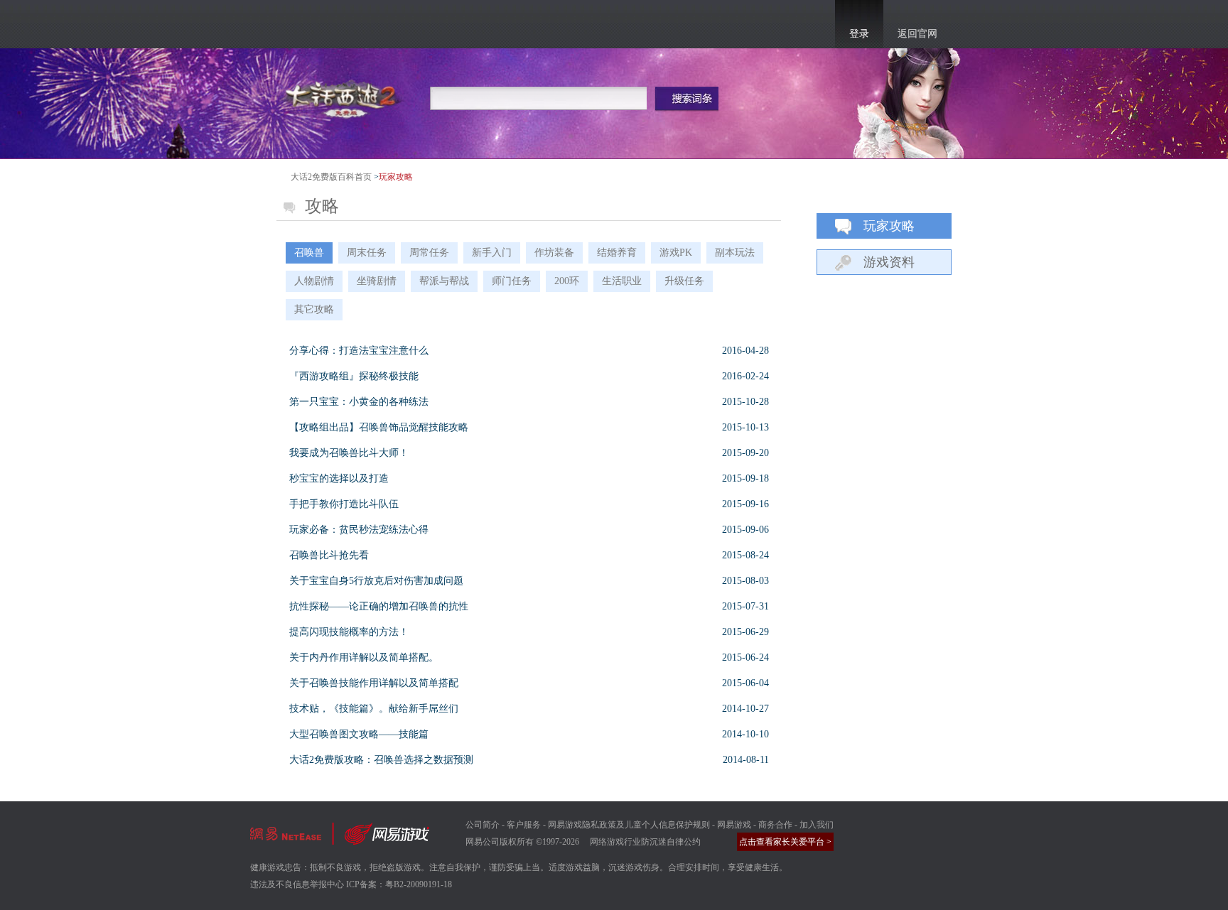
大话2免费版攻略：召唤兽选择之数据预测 (381, 759)
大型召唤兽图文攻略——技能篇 (359, 734)
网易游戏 (734, 825)
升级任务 (684, 281)
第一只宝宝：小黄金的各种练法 (359, 401)
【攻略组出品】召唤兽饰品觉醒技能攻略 (378, 427)
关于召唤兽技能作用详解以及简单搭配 (373, 683)
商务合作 (775, 825)
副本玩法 (735, 252)
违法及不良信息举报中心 (297, 884)
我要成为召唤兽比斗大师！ (349, 453)
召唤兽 (309, 252)
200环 (566, 281)
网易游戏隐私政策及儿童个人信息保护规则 (629, 825)
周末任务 (367, 252)
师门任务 (512, 281)
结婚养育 (617, 252)
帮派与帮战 (444, 281)
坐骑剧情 (377, 281)
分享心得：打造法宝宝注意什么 (359, 350)
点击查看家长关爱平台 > (785, 842)
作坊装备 (554, 252)
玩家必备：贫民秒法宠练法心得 (359, 529)
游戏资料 (889, 262)
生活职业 (622, 281)
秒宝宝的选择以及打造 (339, 478)
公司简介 (482, 825)
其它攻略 (314, 309)
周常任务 (429, 252)
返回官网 (917, 33)
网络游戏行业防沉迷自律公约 (645, 842)
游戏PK (675, 252)
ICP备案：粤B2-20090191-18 (399, 884)
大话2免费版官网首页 (343, 97)
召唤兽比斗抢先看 (329, 555)
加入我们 (816, 825)
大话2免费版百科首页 (331, 177)
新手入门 (492, 252)
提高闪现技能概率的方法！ (349, 632)
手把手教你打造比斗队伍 (344, 504)
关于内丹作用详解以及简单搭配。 (363, 657)
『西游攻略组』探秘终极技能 (354, 376)
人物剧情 (314, 281)
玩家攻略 (889, 226)
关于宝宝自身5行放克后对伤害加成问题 (376, 580)
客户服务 (524, 825)
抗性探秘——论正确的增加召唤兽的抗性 (378, 606)
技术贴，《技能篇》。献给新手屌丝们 (373, 708)
